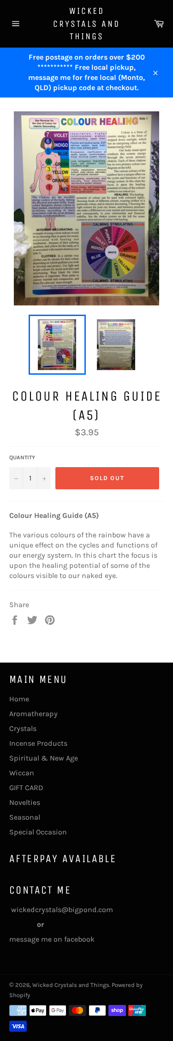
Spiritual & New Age (43, 758)
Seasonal (24, 817)
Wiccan (21, 772)
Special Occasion (38, 832)
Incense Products (38, 743)
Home (19, 698)
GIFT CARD (26, 787)
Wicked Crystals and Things (86, 24)
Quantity (22, 457)
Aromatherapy (33, 713)
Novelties (24, 802)
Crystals (22, 728)
